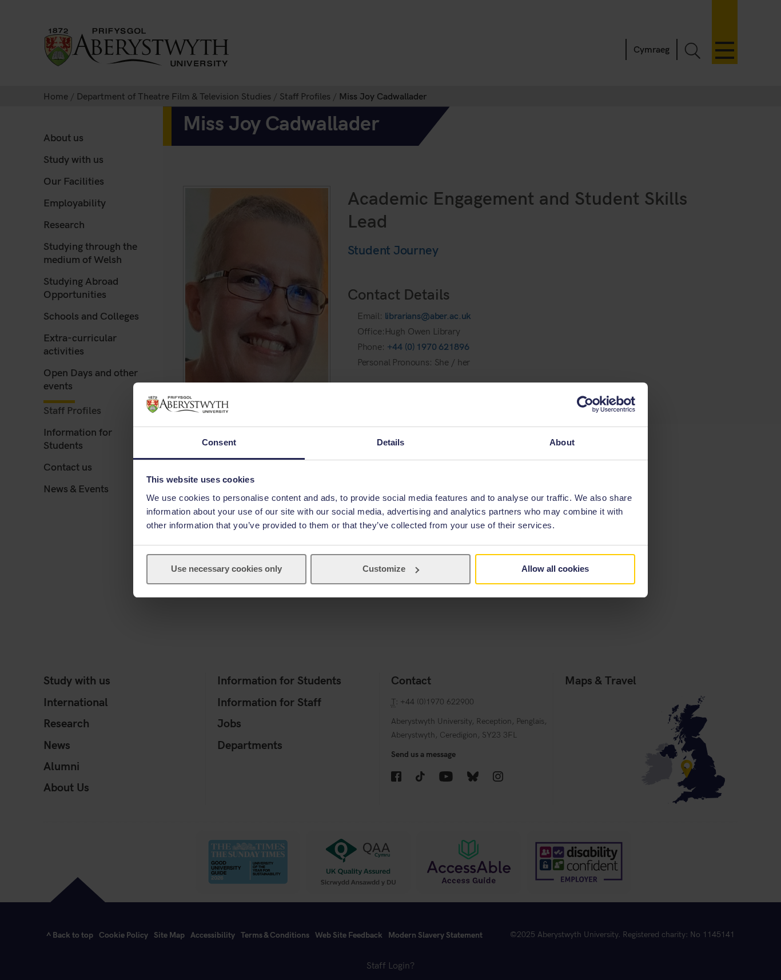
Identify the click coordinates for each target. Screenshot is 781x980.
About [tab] (562, 442)
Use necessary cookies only (226, 568)
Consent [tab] (219, 442)
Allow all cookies (555, 568)
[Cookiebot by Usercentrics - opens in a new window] (585, 404)
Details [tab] (391, 442)
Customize (383, 568)
